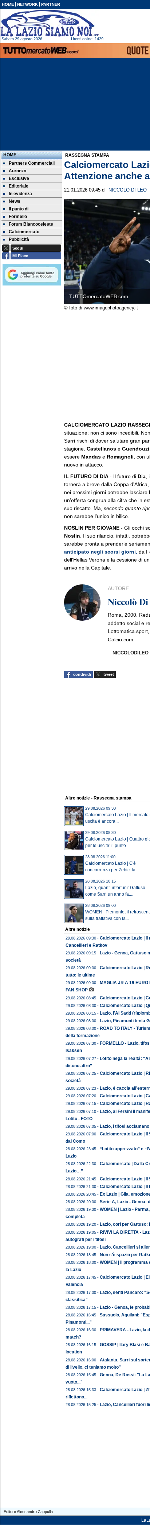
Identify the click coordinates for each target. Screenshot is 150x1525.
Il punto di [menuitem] (18, 208)
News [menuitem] (14, 201)
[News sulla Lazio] (49, 23)
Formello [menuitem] (18, 216)
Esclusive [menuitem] (19, 178)
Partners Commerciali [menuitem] (32, 163)
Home (9, 154)
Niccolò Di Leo (127, 190)
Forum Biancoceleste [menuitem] (31, 224)
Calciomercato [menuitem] (24, 231)
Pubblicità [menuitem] (19, 239)
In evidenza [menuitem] (20, 193)
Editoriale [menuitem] (18, 186)
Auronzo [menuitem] (17, 170)
